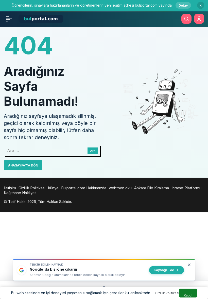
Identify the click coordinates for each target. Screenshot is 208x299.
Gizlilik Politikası (167, 293)
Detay (183, 5)
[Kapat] (200, 5)
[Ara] (186, 19)
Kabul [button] (188, 295)
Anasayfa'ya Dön (23, 165)
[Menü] (9, 19)
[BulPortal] (41, 18)
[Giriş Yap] (199, 19)
